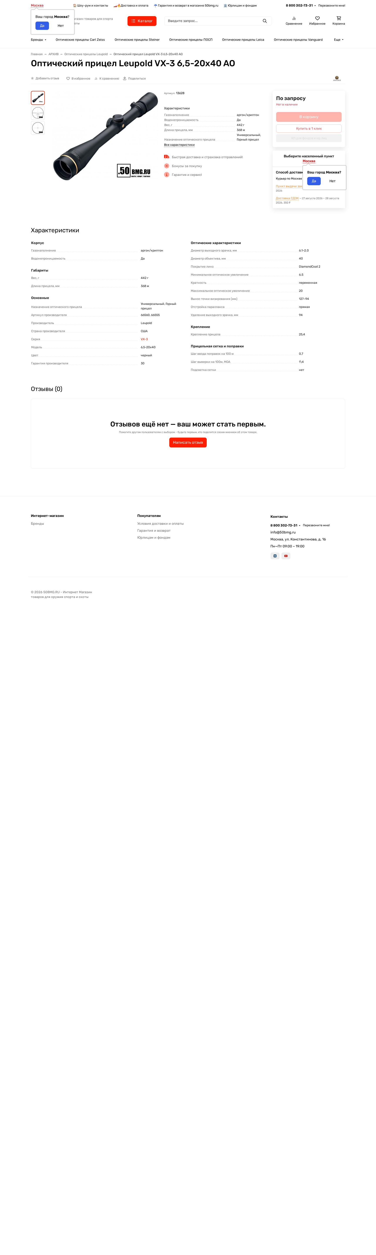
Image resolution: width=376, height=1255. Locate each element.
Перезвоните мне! (331, 5)
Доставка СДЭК (287, 198)
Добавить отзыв (47, 78)
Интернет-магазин (47, 516)
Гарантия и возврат (154, 530)
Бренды (37, 40)
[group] (105, 155)
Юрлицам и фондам (153, 537)
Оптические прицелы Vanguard (298, 40)
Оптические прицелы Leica (243, 40)
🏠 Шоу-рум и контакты (90, 5)
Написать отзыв (188, 442)
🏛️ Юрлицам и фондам (240, 5)
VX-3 (144, 339)
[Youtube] (285, 555)
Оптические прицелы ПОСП (191, 40)
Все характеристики (179, 145)
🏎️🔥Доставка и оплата (130, 5)
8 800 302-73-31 (299, 5)
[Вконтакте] (275, 555)
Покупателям (149, 516)
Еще (337, 40)
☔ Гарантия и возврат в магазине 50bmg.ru (186, 5)
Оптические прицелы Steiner (137, 40)
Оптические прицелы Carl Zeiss (80, 40)
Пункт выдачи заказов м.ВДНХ (298, 186)
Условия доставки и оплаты (160, 523)
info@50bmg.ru (283, 532)
